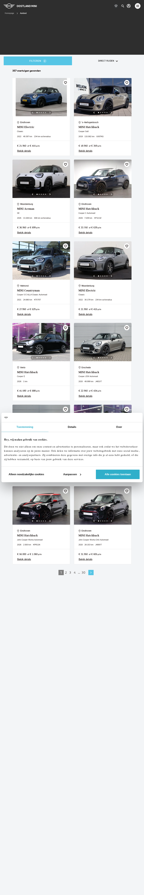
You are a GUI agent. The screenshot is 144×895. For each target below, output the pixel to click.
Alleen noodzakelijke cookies (26, 474)
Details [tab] (72, 426)
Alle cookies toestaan (118, 474)
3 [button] (70, 572)
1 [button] (61, 572)
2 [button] (66, 572)
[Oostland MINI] (128, 6)
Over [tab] (119, 426)
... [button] (79, 572)
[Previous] (32, 112)
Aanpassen (70, 474)
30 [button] (83, 572)
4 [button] (75, 572)
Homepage (9, 13)
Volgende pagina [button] (91, 572)
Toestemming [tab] (25, 426)
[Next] (50, 112)
